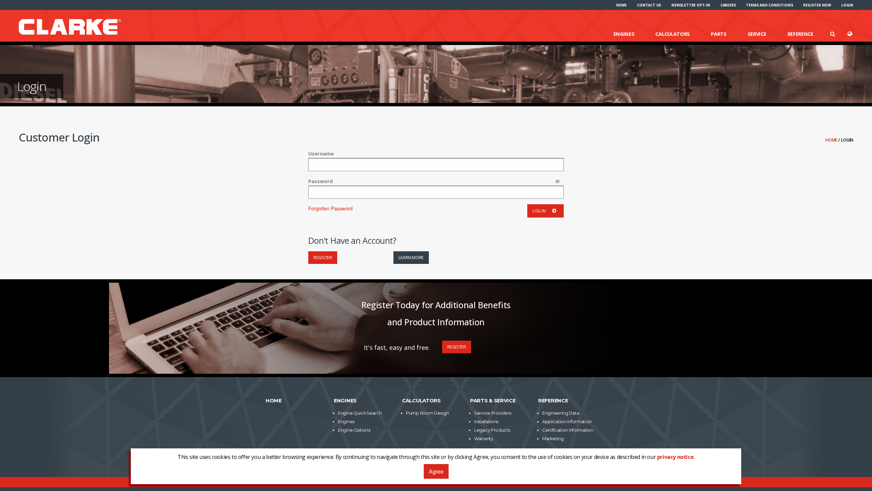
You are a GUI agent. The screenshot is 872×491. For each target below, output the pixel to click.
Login (847, 5)
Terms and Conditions (769, 5)
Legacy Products (492, 430)
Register (322, 258)
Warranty (483, 438)
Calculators (672, 33)
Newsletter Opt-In (690, 5)
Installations (486, 421)
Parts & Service (493, 401)
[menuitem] (621, 5)
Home (831, 140)
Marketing (552, 438)
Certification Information (567, 430)
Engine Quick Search (360, 413)
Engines (624, 33)
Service (757, 33)
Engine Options (354, 430)
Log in (538, 211)
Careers (728, 5)
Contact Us (649, 5)
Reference (800, 33)
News (621, 5)
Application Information (567, 421)
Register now (817, 5)
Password (320, 181)
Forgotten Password (330, 208)
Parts (719, 33)
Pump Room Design (427, 413)
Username (321, 153)
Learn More (411, 258)
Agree (436, 471)
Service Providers (492, 413)
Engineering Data (560, 413)
